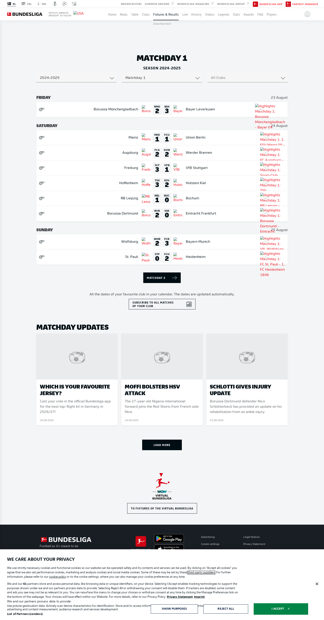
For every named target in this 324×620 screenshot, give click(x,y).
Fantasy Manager (305, 4)
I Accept (278, 608)
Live (185, 14)
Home (112, 14)
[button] (305, 14)
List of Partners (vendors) (25, 614)
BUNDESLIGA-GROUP (231, 3)
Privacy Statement (254, 544)
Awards (249, 14)
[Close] (317, 584)
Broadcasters (131, 3)
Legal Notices (251, 537)
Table (134, 14)
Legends (223, 14)
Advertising (208, 537)
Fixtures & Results (166, 14)
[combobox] (76, 78)
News (124, 14)
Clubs (146, 14)
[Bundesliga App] (255, 4)
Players (272, 14)
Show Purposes (174, 608)
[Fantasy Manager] (288, 4)
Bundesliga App (271, 4)
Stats (236, 14)
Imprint (199, 597)
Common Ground (157, 3)
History (196, 14)
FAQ (260, 14)
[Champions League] (64, 4)
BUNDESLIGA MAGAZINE (193, 3)
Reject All (226, 608)
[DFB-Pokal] (55, 4)
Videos (209, 14)
